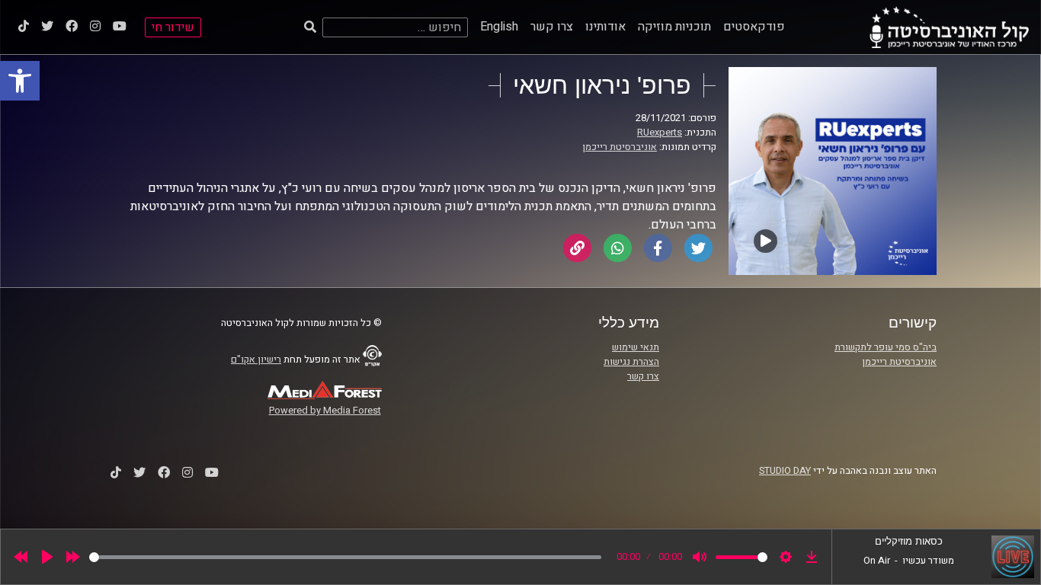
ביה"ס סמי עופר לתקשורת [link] (885, 347)
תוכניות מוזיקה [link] (674, 27)
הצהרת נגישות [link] (631, 362)
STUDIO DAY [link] (785, 471)
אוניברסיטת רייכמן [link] (619, 147)
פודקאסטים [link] (754, 27)
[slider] (345, 557)
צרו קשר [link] (551, 27)
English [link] (499, 27)
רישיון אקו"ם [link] (256, 359)
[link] (20, 81)
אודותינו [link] (605, 27)
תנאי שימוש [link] (635, 347)
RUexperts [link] (659, 132)
